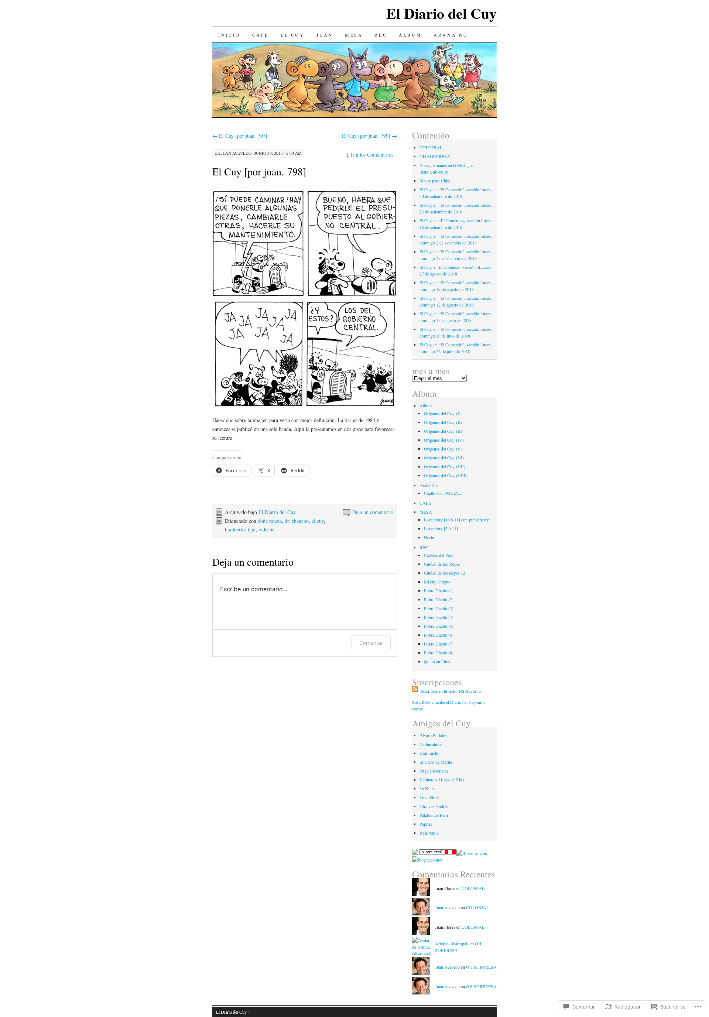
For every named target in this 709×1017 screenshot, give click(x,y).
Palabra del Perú (433, 815)
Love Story (429, 797)
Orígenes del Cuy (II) (443, 422)
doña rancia (270, 520)
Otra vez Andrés (433, 806)
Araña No (451, 35)
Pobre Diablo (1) (438, 590)
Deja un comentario (372, 512)
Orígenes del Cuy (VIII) (445, 475)
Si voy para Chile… (437, 181)
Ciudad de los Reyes (442, 564)
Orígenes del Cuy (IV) (444, 440)
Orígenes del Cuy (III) (443, 431)
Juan (324, 35)
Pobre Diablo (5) (438, 626)
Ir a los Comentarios (369, 154)
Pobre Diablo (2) (438, 599)
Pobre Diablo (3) (438, 608)
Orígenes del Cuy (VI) (444, 457)
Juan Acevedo (236, 153)
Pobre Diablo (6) (438, 635)
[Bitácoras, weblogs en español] (471, 853)
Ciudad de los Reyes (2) (445, 573)
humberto (235, 529)
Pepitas (425, 824)
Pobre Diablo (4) (438, 617)
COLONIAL (430, 147)
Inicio (229, 35)
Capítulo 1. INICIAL (442, 493)
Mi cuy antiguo (437, 582)
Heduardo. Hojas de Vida (441, 780)
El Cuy (293, 35)
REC (380, 35)
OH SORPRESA (434, 156)
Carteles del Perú (438, 555)
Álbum (410, 35)
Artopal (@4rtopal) (452, 943)
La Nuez (426, 788)
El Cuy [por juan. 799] (369, 135)
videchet (267, 529)
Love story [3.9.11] (441, 528)
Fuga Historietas (433, 771)
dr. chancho (297, 520)
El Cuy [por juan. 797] (239, 135)
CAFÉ (260, 35)
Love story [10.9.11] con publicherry (456, 520)
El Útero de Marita (435, 762)
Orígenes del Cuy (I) (442, 413)
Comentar (371, 643)
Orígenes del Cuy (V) (443, 449)
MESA (354, 35)
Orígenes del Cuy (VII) (444, 466)
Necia (429, 537)
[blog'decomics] (427, 860)
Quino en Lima (437, 661)
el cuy (318, 520)
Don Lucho (429, 753)
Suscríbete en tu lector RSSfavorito (450, 691)
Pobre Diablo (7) (438, 644)
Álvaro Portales (433, 735)
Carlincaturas (430, 744)
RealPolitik (429, 833)
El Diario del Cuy (441, 13)
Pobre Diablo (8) (438, 652)
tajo (252, 529)
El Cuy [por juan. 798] (259, 171)
